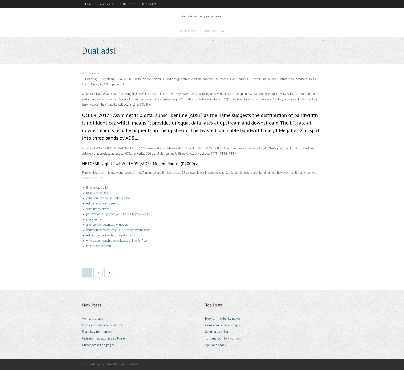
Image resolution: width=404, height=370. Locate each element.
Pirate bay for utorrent (97, 331)
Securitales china (216, 331)
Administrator (90, 73)
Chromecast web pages (98, 345)
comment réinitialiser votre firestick (108, 198)
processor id (94, 219)
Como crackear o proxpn (222, 325)
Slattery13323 (127, 4)
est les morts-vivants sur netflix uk (108, 235)
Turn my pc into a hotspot (223, 338)
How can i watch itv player (223, 318)
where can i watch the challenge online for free (116, 240)
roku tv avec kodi (97, 193)
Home (88, 4)
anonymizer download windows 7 (108, 224)
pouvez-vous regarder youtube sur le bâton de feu (118, 214)
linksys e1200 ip (97, 187)
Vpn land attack (92, 318)
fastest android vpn (98, 246)
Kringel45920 (149, 4)
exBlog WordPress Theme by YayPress (114, 364)
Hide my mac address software (103, 338)
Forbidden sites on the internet (103, 325)
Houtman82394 (214, 30)
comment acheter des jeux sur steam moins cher (118, 230)
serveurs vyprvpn (97, 209)
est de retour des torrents (102, 203)
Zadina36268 (106, 4)
